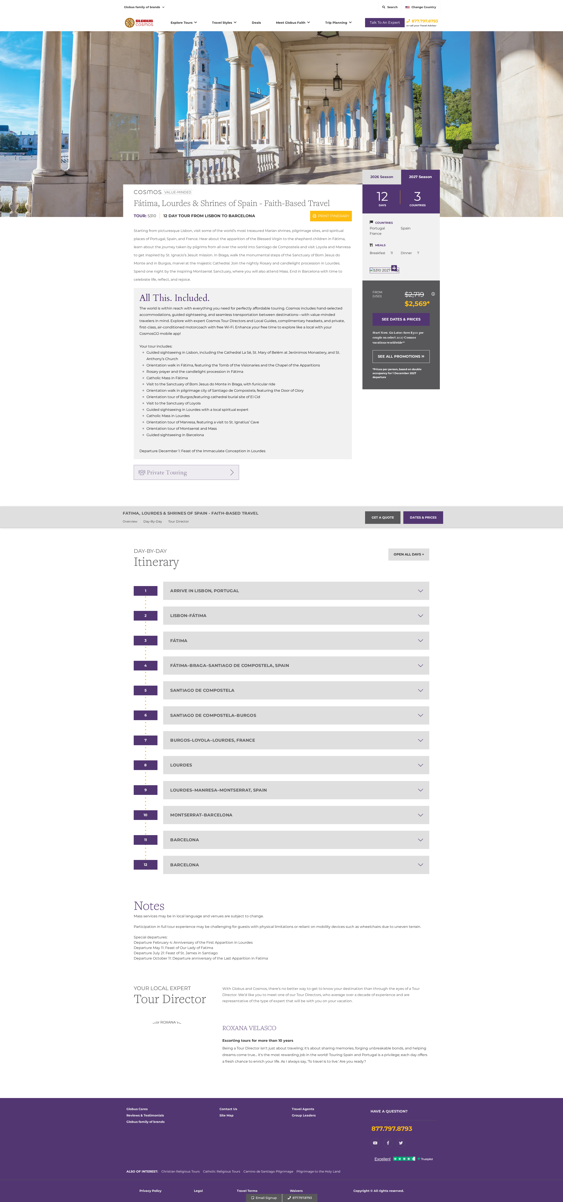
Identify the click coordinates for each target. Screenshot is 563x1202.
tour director (178, 521)
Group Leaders (304, 1115)
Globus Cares (137, 1109)
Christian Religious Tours (180, 1171)
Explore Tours (181, 23)
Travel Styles (222, 23)
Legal (198, 1191)
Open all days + (409, 554)
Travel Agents (303, 1109)
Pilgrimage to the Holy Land (318, 1171)
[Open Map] (384, 270)
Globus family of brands (142, 7)
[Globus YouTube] (375, 1143)
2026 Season (381, 177)
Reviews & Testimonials (145, 1115)
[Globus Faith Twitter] (401, 1143)
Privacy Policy (150, 1191)
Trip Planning (336, 23)
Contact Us (228, 1109)
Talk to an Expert (385, 22)
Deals (256, 23)
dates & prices (423, 517)
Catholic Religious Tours (221, 1171)
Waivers (296, 1191)
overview (130, 521)
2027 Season (420, 177)
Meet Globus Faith (290, 23)
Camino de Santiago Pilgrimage (268, 1171)
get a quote (383, 517)
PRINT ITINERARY (333, 216)
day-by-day (152, 521)
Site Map (226, 1115)
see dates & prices (401, 319)
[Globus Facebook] (388, 1143)
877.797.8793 (425, 21)
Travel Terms (247, 1191)
